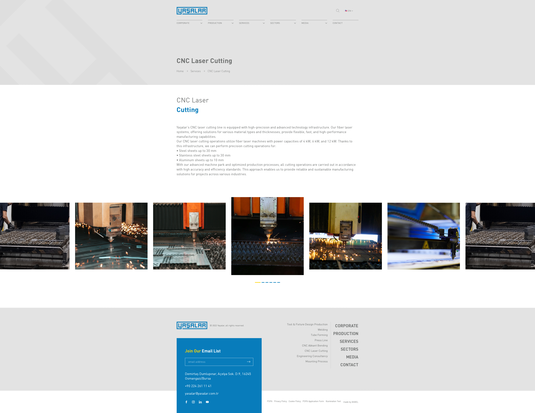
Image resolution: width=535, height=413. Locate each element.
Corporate (346, 325)
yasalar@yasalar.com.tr (202, 393)
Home (180, 71)
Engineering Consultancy (312, 356)
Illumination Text (333, 401)
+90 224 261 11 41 (198, 386)
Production (345, 333)
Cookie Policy (295, 401)
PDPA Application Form (313, 401)
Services (349, 341)
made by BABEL (350, 402)
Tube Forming (319, 335)
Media (352, 356)
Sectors (349, 348)
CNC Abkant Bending (315, 345)
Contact (349, 364)
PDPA (269, 401)
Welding (323, 329)
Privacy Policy (280, 401)
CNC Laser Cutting (316, 350)
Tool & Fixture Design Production (307, 324)
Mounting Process (317, 361)
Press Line (321, 340)
